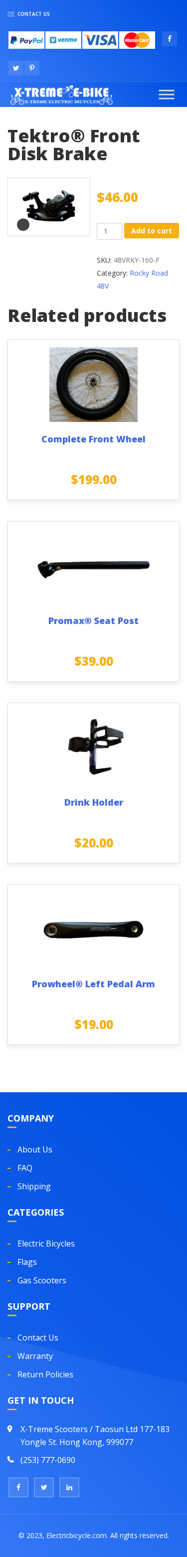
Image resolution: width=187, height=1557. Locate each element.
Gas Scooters (41, 1280)
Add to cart (151, 230)
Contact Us (33, 13)
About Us (34, 1149)
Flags (27, 1261)
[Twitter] (44, 1487)
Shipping (34, 1186)
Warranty (35, 1355)
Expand (23, 224)
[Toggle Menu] (167, 94)
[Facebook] (18, 1487)
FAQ (24, 1167)
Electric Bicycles (46, 1243)
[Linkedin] (69, 1487)
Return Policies (45, 1374)
